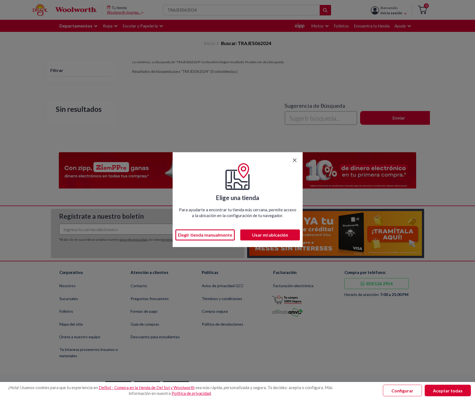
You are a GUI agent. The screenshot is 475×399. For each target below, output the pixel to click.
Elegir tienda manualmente (205, 234)
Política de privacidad (191, 393)
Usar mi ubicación (270, 234)
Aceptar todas (448, 390)
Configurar (402, 390)
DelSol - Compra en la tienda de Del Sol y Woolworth (147, 387)
